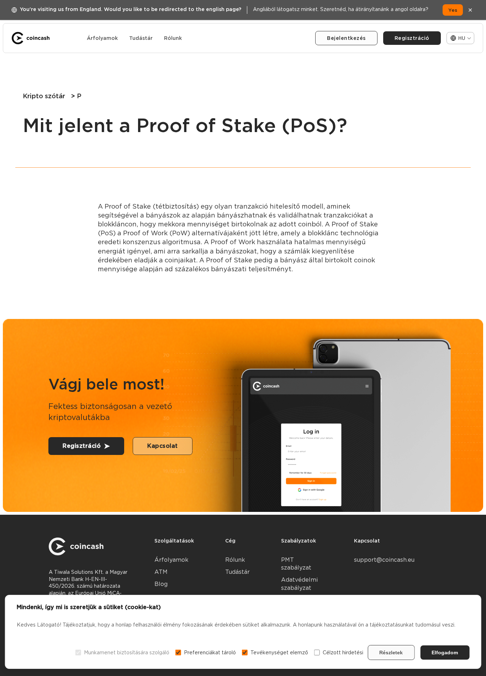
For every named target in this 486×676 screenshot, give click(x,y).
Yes (452, 10)
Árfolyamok (102, 38)
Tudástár (141, 38)
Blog (161, 584)
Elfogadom (445, 652)
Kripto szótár (44, 96)
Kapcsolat (162, 445)
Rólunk (173, 38)
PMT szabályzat (296, 563)
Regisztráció (412, 38)
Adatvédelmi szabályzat (299, 583)
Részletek (391, 652)
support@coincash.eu (384, 559)
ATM (161, 571)
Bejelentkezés (346, 38)
